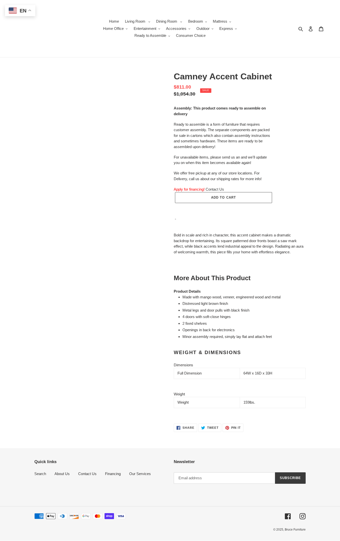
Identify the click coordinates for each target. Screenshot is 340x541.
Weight (179, 394)
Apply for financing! (189, 189)
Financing (113, 474)
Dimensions (183, 365)
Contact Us (215, 189)
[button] (223, 208)
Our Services (140, 474)
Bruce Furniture (295, 529)
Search (40, 474)
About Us (62, 474)
